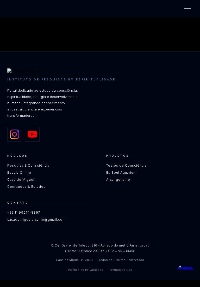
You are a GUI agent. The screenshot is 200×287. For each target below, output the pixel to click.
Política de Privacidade (85, 270)
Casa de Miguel (20, 179)
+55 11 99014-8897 (23, 212)
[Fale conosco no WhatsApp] (185, 272)
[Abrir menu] (187, 8)
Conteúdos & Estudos (26, 187)
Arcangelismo (118, 179)
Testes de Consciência (126, 165)
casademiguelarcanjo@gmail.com (36, 219)
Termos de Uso (120, 270)
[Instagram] (14, 134)
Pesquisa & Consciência (28, 165)
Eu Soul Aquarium (121, 172)
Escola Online (19, 172)
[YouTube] (32, 134)
